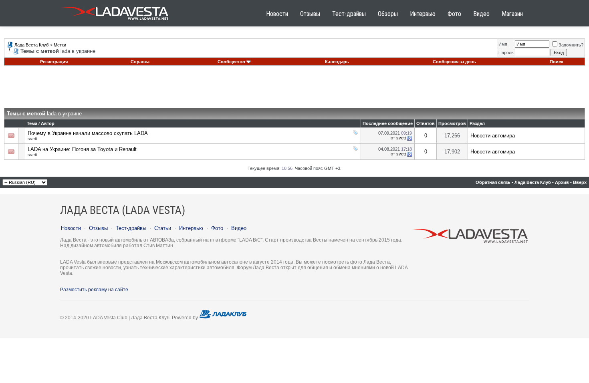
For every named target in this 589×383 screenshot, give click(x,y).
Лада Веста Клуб (31, 44)
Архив (562, 182)
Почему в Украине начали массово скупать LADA (88, 133)
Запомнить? (571, 44)
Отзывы (310, 14)
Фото (454, 14)
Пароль (506, 52)
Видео (481, 14)
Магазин (512, 14)
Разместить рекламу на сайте (94, 289)
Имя (502, 44)
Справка (140, 61)
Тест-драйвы (349, 14)
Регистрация (54, 61)
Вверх (580, 182)
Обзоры (388, 14)
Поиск (556, 61)
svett (32, 138)
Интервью (423, 14)
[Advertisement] (294, 90)
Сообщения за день (454, 61)
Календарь (337, 61)
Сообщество (231, 61)
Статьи (162, 228)
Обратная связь (493, 182)
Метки (60, 44)
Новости (277, 14)
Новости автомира (492, 136)
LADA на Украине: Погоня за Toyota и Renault (82, 149)
